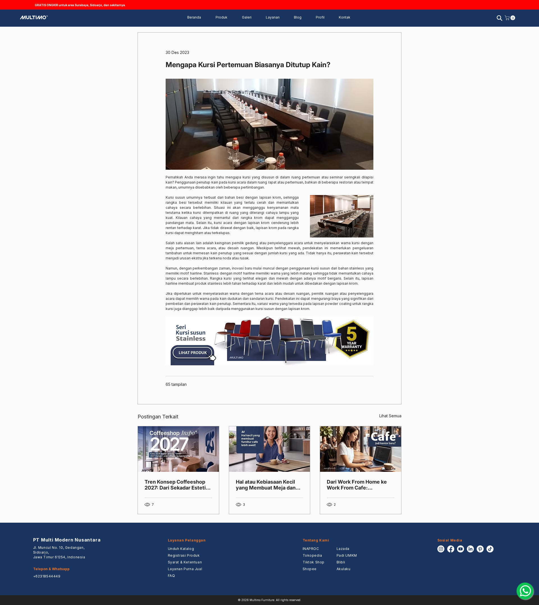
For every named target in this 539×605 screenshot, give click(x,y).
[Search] (499, 18)
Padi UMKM (347, 555)
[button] (276, 17)
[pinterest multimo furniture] (480, 548)
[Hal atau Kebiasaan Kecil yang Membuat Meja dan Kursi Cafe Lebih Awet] (269, 449)
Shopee (310, 569)
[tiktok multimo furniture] (490, 548)
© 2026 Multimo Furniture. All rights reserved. (269, 600)
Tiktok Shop (314, 562)
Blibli (341, 562)
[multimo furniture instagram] (440, 548)
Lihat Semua (390, 415)
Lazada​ (343, 549)
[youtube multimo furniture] (460, 548)
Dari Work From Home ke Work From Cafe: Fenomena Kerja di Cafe (357, 485)
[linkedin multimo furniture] (470, 548)
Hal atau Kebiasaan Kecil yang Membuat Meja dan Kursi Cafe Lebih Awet (266, 485)
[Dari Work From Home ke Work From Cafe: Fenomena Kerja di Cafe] (360, 449)
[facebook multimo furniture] (450, 548)
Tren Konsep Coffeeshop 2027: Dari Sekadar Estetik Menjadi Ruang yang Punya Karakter (178, 485)
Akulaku (344, 569)
